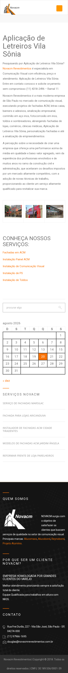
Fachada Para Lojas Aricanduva (24, 415)
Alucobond (44, 538)
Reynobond (58, 538)
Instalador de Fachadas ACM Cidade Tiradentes (27, 429)
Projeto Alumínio (12, 543)
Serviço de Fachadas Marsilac (23, 403)
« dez (6, 380)
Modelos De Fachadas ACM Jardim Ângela (31, 443)
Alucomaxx (30, 538)
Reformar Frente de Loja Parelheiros (28, 455)
